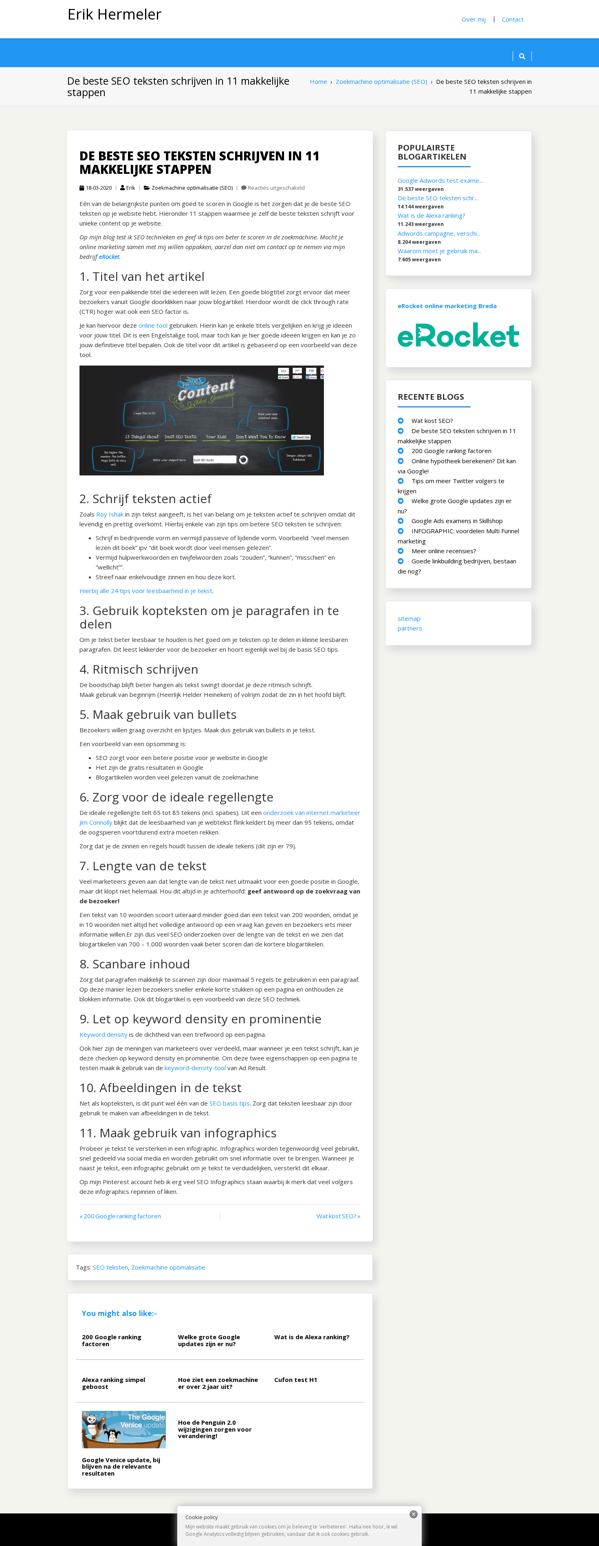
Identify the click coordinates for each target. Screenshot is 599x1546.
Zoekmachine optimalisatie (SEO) (192, 187)
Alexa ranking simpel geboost (113, 1383)
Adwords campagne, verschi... (439, 233)
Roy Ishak (109, 514)
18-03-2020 (99, 187)
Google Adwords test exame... (440, 180)
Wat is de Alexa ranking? (312, 1337)
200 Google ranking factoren (111, 1340)
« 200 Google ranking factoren (120, 1216)
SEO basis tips (229, 1103)
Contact (513, 19)
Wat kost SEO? (432, 420)
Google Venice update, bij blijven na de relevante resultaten (121, 1466)
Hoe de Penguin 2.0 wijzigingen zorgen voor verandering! (215, 1429)
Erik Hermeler (114, 14)
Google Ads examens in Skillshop (457, 521)
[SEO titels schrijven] (205, 422)
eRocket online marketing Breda (447, 306)
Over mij (474, 19)
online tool (153, 325)
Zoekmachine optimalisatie (168, 1267)
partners (410, 628)
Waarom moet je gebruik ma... (439, 251)
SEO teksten (110, 1267)
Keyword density (103, 1034)
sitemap (409, 618)
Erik (130, 187)
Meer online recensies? (444, 551)
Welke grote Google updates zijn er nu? (209, 1340)
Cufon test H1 (295, 1379)
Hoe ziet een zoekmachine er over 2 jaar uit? (218, 1383)
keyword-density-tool (195, 1068)
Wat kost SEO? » (339, 1216)
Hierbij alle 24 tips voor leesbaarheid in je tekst (145, 591)
